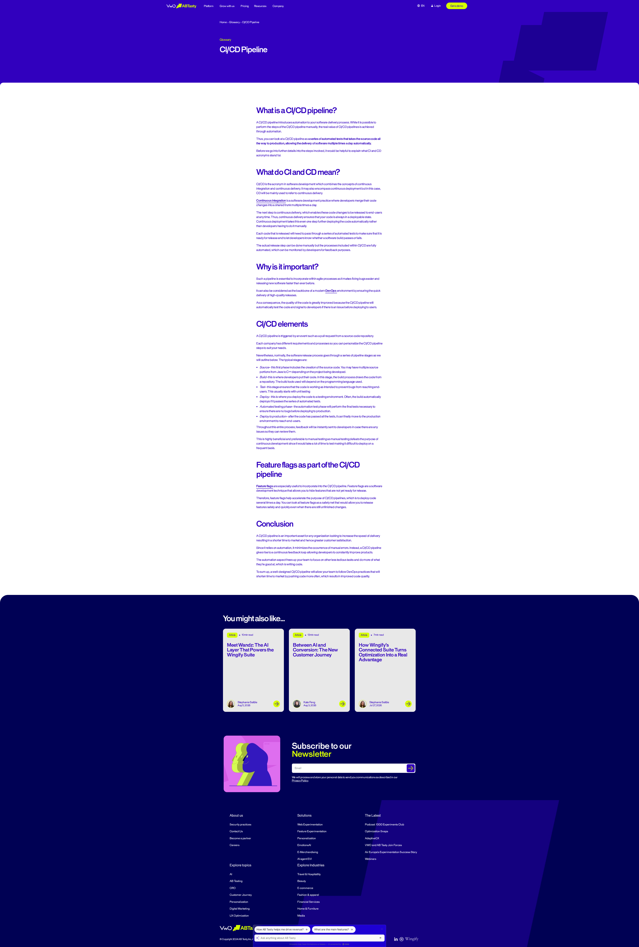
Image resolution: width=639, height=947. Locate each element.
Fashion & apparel (308, 895)
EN (423, 6)
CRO (233, 888)
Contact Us (236, 831)
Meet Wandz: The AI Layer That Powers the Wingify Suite (250, 650)
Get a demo (456, 6)
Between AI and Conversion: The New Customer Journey (315, 650)
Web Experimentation (310, 824)
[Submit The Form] (411, 768)
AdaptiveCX (372, 838)
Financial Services (308, 902)
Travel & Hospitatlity (309, 874)
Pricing (245, 6)
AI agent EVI (304, 859)
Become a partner (240, 838)
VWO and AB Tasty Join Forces (383, 845)
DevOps (331, 291)
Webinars (370, 859)
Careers (234, 845)
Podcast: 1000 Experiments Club (384, 824)
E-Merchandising (307, 852)
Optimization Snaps (376, 831)
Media (301, 916)
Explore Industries (310, 865)
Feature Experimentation (311, 831)
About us (236, 815)
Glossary (234, 22)
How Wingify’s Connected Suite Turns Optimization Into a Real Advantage (383, 652)
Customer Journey (241, 895)
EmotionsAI (304, 845)
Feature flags (264, 486)
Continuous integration (271, 200)
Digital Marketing (240, 909)
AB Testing (236, 881)
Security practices (240, 824)
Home (223, 22)
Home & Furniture (308, 909)
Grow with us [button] (227, 6)
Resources (260, 6)
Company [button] (278, 6)
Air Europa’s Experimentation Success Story (391, 852)
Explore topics (240, 865)
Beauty (301, 881)
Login (437, 6)
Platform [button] (208, 6)
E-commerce (305, 888)
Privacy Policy (300, 781)
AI (231, 874)
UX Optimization (239, 916)
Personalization (306, 838)
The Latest (373, 815)
